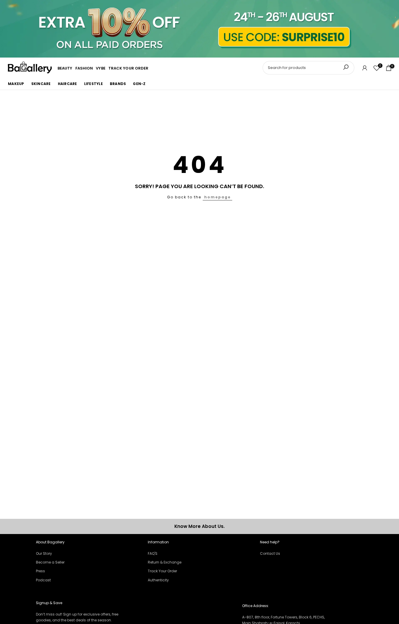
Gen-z (139, 83)
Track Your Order (162, 570)
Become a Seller (50, 562)
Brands (118, 83)
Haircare (67, 83)
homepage (217, 197)
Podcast (43, 580)
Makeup (16, 83)
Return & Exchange (164, 562)
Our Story (44, 553)
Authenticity (158, 580)
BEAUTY (65, 68)
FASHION (84, 68)
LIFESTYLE (93, 83)
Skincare (41, 83)
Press (40, 570)
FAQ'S (152, 553)
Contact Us (270, 553)
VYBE (100, 68)
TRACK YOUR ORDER (128, 68)
